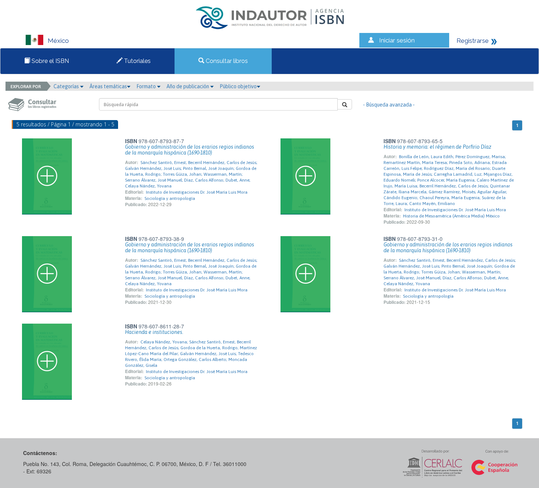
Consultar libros (226, 60)
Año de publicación (188, 86)
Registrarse (472, 40)
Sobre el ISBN (49, 60)
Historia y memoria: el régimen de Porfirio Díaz (437, 147)
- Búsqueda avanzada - (389, 105)
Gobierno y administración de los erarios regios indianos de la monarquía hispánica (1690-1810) (189, 150)
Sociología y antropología (169, 198)
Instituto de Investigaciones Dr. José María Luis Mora (196, 192)
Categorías (67, 86)
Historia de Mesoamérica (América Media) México (451, 216)
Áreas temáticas (108, 86)
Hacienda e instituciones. (154, 332)
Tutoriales (136, 60)
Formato (146, 86)
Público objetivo (238, 86)
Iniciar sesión (397, 40)
